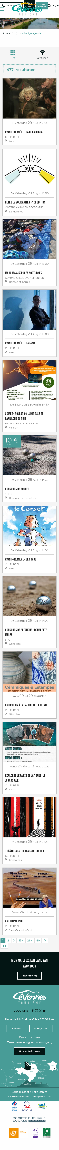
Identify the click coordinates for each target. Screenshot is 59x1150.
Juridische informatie (18, 1097)
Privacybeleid (38, 1097)
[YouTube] (44, 1011)
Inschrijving (29, 975)
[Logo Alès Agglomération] (42, 1106)
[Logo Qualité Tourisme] (27, 1106)
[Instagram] (36, 1011)
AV (49, 1097)
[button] (49, 5)
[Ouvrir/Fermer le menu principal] (2, 9)
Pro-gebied (40, 1092)
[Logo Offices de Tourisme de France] (14, 1106)
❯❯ (4, 945)
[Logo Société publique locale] (29, 1119)
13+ (21, 940)
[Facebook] (32, 1011)
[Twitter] (40, 1011)
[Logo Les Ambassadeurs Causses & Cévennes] (35, 1133)
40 (38, 940)
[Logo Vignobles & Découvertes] (46, 1133)
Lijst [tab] (12, 58)
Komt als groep (21, 1092)
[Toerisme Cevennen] (26, 8)
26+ (29, 940)
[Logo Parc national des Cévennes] (18, 1133)
